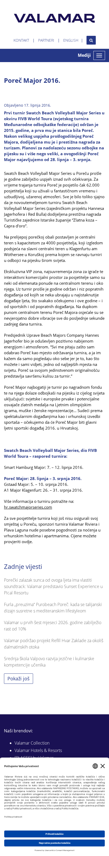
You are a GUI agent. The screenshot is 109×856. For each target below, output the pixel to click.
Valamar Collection (32, 743)
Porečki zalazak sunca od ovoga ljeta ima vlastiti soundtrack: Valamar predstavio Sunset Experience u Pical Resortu (53, 586)
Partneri (46, 40)
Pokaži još (18, 678)
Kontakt (21, 40)
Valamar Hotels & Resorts (38, 750)
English (70, 40)
